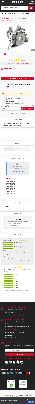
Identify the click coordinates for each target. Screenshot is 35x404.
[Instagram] (14, 362)
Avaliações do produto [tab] (17, 235)
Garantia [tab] (17, 202)
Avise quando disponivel (18, 78)
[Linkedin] (21, 362)
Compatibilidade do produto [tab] (17, 158)
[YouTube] (10, 362)
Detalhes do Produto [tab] (17, 119)
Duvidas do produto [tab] (17, 213)
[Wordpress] (18, 362)
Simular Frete (27, 108)
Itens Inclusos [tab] (17, 132)
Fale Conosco (9, 335)
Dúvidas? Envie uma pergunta (17, 113)
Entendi (31, 402)
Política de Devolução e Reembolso (14, 332)
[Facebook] (6, 362)
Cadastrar (19, 354)
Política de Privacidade (11, 337)
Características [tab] (17, 143)
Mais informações (13, 400)
